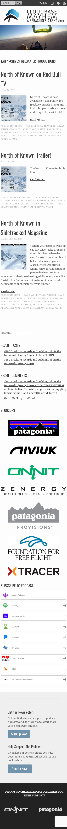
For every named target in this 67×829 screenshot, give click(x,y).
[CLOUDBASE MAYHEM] (30, 19)
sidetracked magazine (47, 307)
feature (32, 298)
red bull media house (32, 135)
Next (62, 810)
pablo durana (52, 132)
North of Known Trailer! (26, 154)
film (16, 132)
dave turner (38, 129)
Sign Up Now (19, 733)
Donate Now (19, 768)
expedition (54, 129)
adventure (38, 294)
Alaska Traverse (44, 125)
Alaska (46, 197)
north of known (30, 132)
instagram (52, 3)
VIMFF (50, 206)
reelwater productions (47, 203)
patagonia (24, 304)
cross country (19, 129)
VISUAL (31, 398)
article (52, 294)
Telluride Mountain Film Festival (23, 206)
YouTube (44, 3)
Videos (18, 125)
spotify (58, 3)
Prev (6, 810)
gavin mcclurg (48, 298)
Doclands (27, 200)
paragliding (9, 135)
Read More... (37, 119)
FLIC (53, 200)
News (17, 197)
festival (6, 132)
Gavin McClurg (13, 398)
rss (64, 3)
